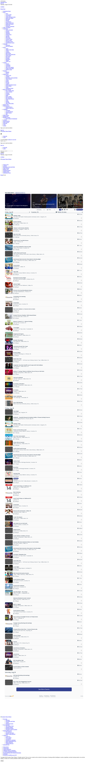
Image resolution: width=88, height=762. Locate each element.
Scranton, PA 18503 (10, 733)
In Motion (8, 94)
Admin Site (41, 696)
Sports (4, 47)
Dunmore (8, 32)
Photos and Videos (9, 18)
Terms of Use (53, 696)
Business (5, 70)
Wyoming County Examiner (11, 729)
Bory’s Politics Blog (10, 90)
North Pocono (8, 34)
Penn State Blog (9, 97)
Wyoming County (9, 41)
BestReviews (5, 116)
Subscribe (5, 123)
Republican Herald (9, 728)
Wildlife (7, 60)
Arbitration (5, 753)
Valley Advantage (6, 27)
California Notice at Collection (9, 750)
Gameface (8, 52)
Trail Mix (7, 102)
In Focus (7, 93)
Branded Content (6, 117)
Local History (8, 21)
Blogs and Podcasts (7, 89)
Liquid (7, 87)
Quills (7, 100)
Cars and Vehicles (9, 111)
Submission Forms (7, 11)
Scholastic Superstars (10, 26)
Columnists (8, 64)
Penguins (7, 57)
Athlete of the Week (10, 49)
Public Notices (9, 112)
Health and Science (10, 24)
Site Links (5, 719)
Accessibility (8, 738)
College (7, 50)
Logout (4, 125)
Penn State (8, 56)
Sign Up (2, 130)
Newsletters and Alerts (10, 721)
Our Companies (6, 724)
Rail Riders (8, 59)
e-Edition (5, 119)
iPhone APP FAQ (9, 742)
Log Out (14, 139)
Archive (7, 722)
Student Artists (6, 171)
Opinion (4, 62)
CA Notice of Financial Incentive (10, 751)
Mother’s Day (6, 104)
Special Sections (6, 121)
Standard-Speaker (9, 727)
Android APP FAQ (9, 743)
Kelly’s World (8, 96)
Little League (8, 55)
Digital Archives (9, 107)
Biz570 (7, 73)
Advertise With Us (21, 192)
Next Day (41, 695)
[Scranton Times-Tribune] (6, 131)
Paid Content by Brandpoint (11, 118)
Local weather (8, 14)
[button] (44, 1)
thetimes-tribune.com (7, 730)
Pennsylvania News (10, 22)
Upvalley (7, 35)
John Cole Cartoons (10, 67)
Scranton (7, 31)
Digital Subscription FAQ (11, 741)
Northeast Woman (6, 170)
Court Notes (8, 15)
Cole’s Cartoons (9, 91)
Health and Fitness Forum (11, 84)
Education (8, 19)
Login (4, 124)
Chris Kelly (8, 66)
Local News (5, 28)
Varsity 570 (8, 61)
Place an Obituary (9, 46)
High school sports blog (10, 54)
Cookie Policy (6, 748)
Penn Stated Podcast (10, 98)
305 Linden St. (9, 731)
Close (2, 760)
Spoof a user (3, 140)
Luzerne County (9, 39)
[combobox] (41, 209)
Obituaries (5, 43)
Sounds (7, 101)
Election (7, 20)
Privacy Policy (47, 696)
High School (8, 53)
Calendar (7, 76)
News (4, 12)
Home (2, 175)
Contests (7, 83)
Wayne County (9, 40)
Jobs (6, 114)
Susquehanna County (10, 42)
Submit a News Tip (10, 108)
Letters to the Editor (10, 68)
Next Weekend (52, 695)
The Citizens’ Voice (10, 726)
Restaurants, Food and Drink (11, 77)
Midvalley (8, 36)
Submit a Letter (9, 69)
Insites (7, 95)
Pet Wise (7, 82)
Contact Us (10, 139)
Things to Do (6, 74)
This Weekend (46, 695)
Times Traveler (9, 79)
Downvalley (8, 38)
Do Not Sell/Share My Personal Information (12, 752)
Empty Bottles (8, 86)
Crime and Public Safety (11, 17)
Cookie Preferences (7, 749)
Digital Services (6, 105)
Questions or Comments (10, 740)
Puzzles (7, 81)
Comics (7, 80)
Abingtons (8, 33)
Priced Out (8, 25)
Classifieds (5, 109)
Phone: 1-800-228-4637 (10, 734)
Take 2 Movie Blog (10, 103)
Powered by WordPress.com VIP (10, 755)
